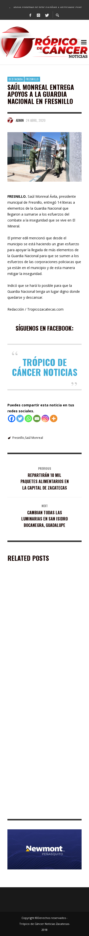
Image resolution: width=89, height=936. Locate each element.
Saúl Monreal (34, 438)
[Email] (37, 418)
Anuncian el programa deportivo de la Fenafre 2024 (40, 811)
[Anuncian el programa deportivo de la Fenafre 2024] (36, 783)
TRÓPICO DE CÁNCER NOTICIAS (44, 366)
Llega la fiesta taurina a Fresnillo (37, 629)
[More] (53, 418)
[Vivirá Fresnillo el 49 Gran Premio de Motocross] (36, 661)
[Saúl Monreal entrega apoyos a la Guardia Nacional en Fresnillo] (44, 157)
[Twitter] (46, 15)
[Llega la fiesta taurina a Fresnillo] (36, 604)
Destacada (16, 79)
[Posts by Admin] (10, 120)
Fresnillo (32, 79)
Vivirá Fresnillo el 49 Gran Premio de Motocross (39, 689)
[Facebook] (30, 15)
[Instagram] (38, 15)
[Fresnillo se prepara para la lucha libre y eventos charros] (36, 722)
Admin (20, 120)
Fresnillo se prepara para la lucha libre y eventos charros (44, 750)
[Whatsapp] (28, 418)
